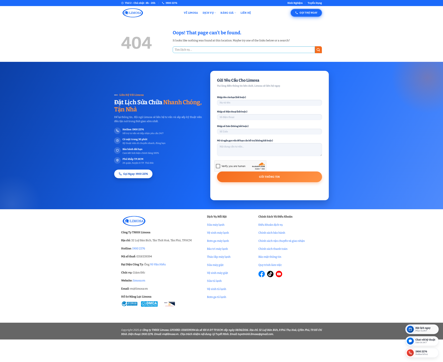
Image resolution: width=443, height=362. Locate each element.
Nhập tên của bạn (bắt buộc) (231, 97)
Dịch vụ (208, 12)
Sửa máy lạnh (215, 224)
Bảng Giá (227, 12)
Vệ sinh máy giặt (217, 273)
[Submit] (318, 49)
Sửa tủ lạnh (214, 280)
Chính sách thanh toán (272, 248)
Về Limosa (191, 12)
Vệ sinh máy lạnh (218, 232)
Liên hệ (246, 12)
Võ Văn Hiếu (158, 264)
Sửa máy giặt (215, 265)
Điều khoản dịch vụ (270, 224)
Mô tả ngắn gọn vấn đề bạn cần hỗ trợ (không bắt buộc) (245, 140)
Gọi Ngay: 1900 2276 (135, 173)
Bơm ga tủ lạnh (216, 297)
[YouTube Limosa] (279, 274)
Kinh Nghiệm (295, 3)
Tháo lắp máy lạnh (218, 256)
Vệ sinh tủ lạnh (216, 289)
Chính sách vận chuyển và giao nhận (281, 240)
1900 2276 (138, 248)
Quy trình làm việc (270, 265)
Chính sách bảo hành (271, 232)
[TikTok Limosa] (270, 274)
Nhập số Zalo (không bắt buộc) (232, 126)
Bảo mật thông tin (269, 256)
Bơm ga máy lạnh (218, 240)
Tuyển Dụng (315, 3)
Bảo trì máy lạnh (217, 248)
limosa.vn (139, 280)
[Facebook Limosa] (261, 274)
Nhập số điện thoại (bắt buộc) (232, 111)
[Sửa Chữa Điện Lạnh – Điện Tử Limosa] (150, 12)
